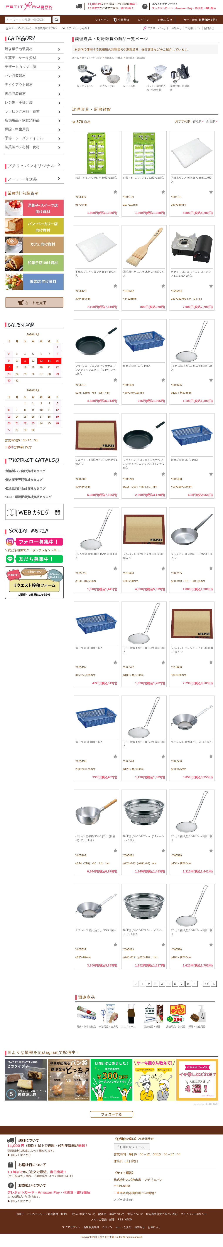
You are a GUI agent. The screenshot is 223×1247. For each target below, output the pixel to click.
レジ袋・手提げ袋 (19, 102)
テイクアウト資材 (19, 84)
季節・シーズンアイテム (24, 138)
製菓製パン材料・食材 (22, 147)
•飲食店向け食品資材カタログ (25, 488)
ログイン (144, 19)
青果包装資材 (15, 93)
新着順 (210, 121)
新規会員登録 (91, 1227)
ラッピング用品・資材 (22, 111)
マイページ (102, 19)
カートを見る (123, 1227)
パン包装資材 (15, 75)
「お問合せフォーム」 (132, 1146)
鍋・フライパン (85, 86)
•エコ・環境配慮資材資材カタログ (28, 497)
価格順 (196, 121)
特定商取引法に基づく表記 (161, 1214)
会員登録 (124, 19)
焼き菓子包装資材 (19, 49)
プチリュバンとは (157, 28)
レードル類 (129, 86)
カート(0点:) (200, 19)
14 (206, 984)
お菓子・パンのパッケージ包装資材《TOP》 (32, 28)
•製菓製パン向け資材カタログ (25, 471)
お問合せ (209, 28)
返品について (135, 1214)
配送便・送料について (111, 1214)
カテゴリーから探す (78, 28)
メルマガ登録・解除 (103, 1219)
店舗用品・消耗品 (113, 58)
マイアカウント (71, 1227)
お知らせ (176, 28)
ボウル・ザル (107, 86)
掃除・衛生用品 (17, 129)
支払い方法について (83, 1214)
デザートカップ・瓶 (20, 67)
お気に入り (165, 19)
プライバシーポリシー (194, 1214)
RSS (120, 1219)
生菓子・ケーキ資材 (20, 58)
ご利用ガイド (193, 28)
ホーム (75, 58)
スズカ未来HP (123, 1200)
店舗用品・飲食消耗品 (22, 120)
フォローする (111, 1114)
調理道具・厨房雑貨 (135, 58)
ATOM (128, 1219)
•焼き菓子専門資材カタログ (23, 479)
